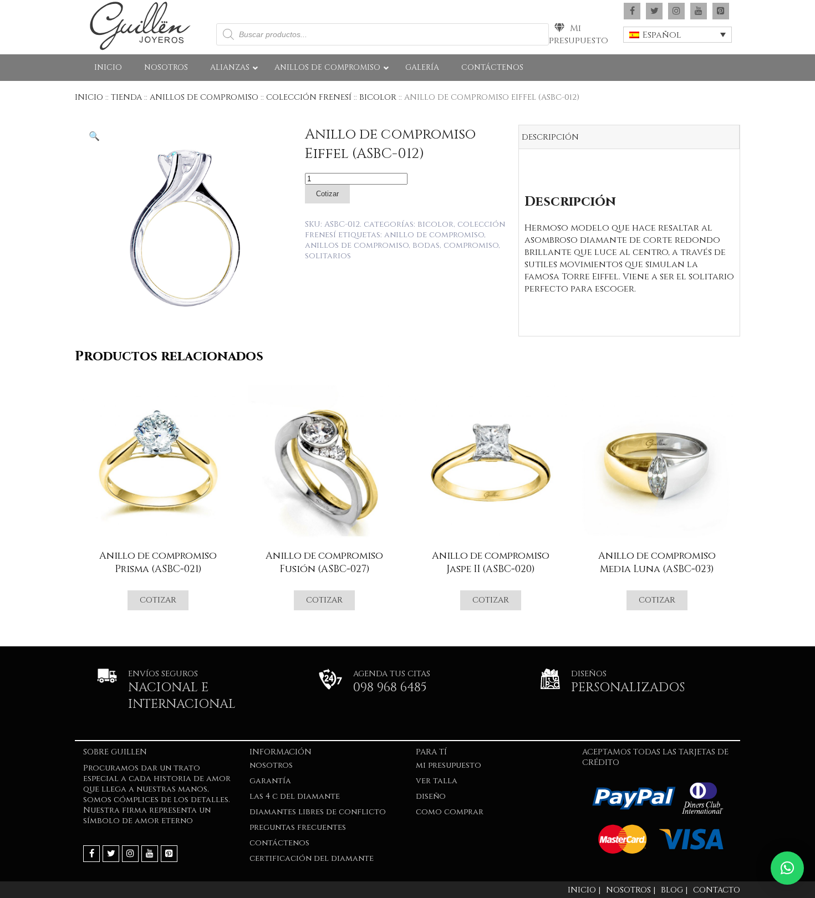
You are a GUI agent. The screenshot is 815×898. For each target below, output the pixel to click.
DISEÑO (431, 796)
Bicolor (377, 97)
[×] (787, 868)
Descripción (550, 137)
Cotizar (327, 194)
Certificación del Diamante (311, 858)
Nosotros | (630, 890)
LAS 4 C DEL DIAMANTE (294, 796)
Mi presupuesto (578, 34)
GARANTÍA (270, 780)
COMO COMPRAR (449, 812)
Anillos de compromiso (357, 245)
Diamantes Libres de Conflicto (317, 812)
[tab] (629, 137)
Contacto (716, 890)
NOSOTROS (271, 765)
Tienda (126, 97)
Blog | (674, 890)
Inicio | (584, 890)
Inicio (89, 97)
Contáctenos (279, 843)
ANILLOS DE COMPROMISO (204, 97)
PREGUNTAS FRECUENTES (297, 827)
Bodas (426, 245)
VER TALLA (436, 780)
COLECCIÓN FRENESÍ (309, 97)
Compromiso (471, 245)
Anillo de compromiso (434, 234)
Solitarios (328, 256)
